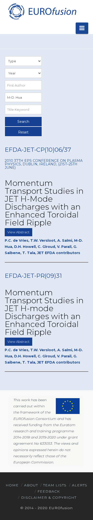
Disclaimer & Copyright (48, 497)
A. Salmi (64, 240)
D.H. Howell (25, 246)
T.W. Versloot (42, 240)
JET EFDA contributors (58, 253)
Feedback (48, 491)
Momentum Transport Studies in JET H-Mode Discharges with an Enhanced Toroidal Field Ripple (44, 202)
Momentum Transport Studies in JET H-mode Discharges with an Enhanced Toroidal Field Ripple (44, 312)
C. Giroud (46, 246)
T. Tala (28, 253)
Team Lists (54, 485)
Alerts (79, 485)
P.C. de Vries (16, 240)
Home (12, 485)
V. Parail (64, 246)
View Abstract (18, 232)
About (31, 485)
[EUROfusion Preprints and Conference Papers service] (42, 11)
